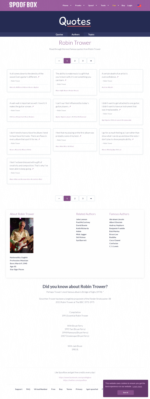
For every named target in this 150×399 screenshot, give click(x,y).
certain (105, 87)
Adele (78, 231)
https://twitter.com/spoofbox (75, 380)
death (111, 87)
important (20, 117)
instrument (117, 120)
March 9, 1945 (21, 263)
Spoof (91, 5)
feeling (110, 150)
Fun (114, 5)
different (20, 87)
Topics (91, 34)
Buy (123, 5)
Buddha (112, 237)
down (26, 87)
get (104, 120)
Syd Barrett (81, 240)
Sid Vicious (81, 237)
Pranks (78, 5)
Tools (103, 5)
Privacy (79, 389)
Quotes (59, 34)
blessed (18, 179)
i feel (76, 117)
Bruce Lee (113, 234)
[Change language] (139, 5)
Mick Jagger (81, 234)
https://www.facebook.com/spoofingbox (75, 377)
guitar (37, 87)
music (77, 90)
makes (32, 117)
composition (26, 179)
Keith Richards (82, 228)
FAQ (28, 389)
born (58, 90)
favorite (18, 150)
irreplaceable (126, 120)
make (71, 90)
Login (129, 5)
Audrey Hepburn (116, 225)
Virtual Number (40, 389)
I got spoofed (92, 389)
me (30, 150)
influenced (82, 117)
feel (62, 146)
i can (119, 150)
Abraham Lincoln (116, 219)
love (26, 117)
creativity (35, 179)
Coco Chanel (114, 240)
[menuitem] (66, 5)
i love (14, 117)
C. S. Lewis (113, 246)
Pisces (21, 269)
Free (53, 389)
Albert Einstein (115, 222)
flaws (24, 150)
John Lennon (81, 219)
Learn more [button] (137, 387)
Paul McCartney (83, 222)
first (66, 146)
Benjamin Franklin (117, 228)
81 (15, 266)
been (12, 179)
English (24, 257)
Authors (76, 34)
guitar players (67, 117)
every (31, 87)
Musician (24, 260)
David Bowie (81, 225)
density (13, 87)
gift (62, 90)
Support (18, 389)
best (58, 146)
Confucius (113, 243)
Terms (69, 389)
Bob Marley (114, 231)
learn (66, 90)
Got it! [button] (125, 392)
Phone (65, 5)
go (114, 150)
